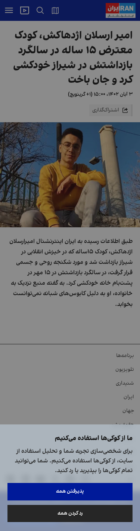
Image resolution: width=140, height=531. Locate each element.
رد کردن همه (70, 513)
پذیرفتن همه (70, 491)
